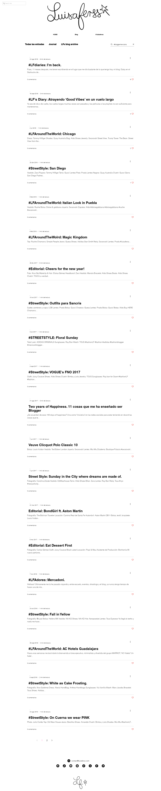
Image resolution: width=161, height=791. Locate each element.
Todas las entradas (34, 44)
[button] (99, 34)
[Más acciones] (131, 58)
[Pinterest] (83, 765)
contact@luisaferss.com (80, 761)
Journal (52, 44)
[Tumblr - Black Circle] (90, 765)
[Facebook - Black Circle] (96, 765)
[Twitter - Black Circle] (103, 765)
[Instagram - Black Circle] (57, 765)
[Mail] (68, 760)
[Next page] (52, 740)
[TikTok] (64, 765)
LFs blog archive (69, 44)
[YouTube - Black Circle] (70, 765)
